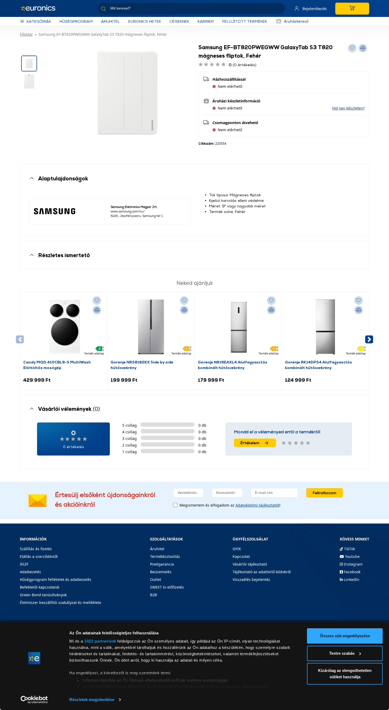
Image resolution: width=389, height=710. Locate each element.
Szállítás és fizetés (36, 548)
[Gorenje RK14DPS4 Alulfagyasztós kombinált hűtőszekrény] (325, 327)
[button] (348, 108)
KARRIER (206, 21)
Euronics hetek (144, 21)
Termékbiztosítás (165, 556)
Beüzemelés (160, 571)
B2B (153, 594)
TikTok (349, 548)
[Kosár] (352, 9)
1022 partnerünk (100, 641)
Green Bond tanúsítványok (43, 594)
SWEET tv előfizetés (167, 587)
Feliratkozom (324, 492)
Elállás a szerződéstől (39, 556)
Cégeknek (179, 21)
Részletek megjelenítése (91, 699)
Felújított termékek (244, 21)
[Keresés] (278, 9)
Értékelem (250, 442)
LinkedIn (351, 579)
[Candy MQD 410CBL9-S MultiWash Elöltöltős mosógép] (63, 327)
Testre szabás (342, 653)
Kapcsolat (241, 556)
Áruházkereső (296, 21)
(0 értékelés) (242, 64)
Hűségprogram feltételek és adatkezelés (55, 579)
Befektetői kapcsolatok (39, 587)
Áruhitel (110, 21)
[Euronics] (41, 8)
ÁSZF (24, 564)
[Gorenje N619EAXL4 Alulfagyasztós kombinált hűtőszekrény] (238, 327)
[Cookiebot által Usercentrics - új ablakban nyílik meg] (34, 700)
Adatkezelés (30, 571)
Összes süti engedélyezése (345, 636)
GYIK (237, 548)
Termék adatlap (94, 353)
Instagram (353, 564)
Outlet (155, 579)
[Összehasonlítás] (97, 310)
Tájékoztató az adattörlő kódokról (262, 571)
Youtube (352, 556)
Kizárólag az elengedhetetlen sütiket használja (345, 673)
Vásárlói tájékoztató (250, 564)
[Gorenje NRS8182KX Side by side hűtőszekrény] (151, 327)
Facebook (351, 571)
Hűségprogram (76, 21)
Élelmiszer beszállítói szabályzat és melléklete (60, 602)
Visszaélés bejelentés (251, 579)
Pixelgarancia (162, 564)
